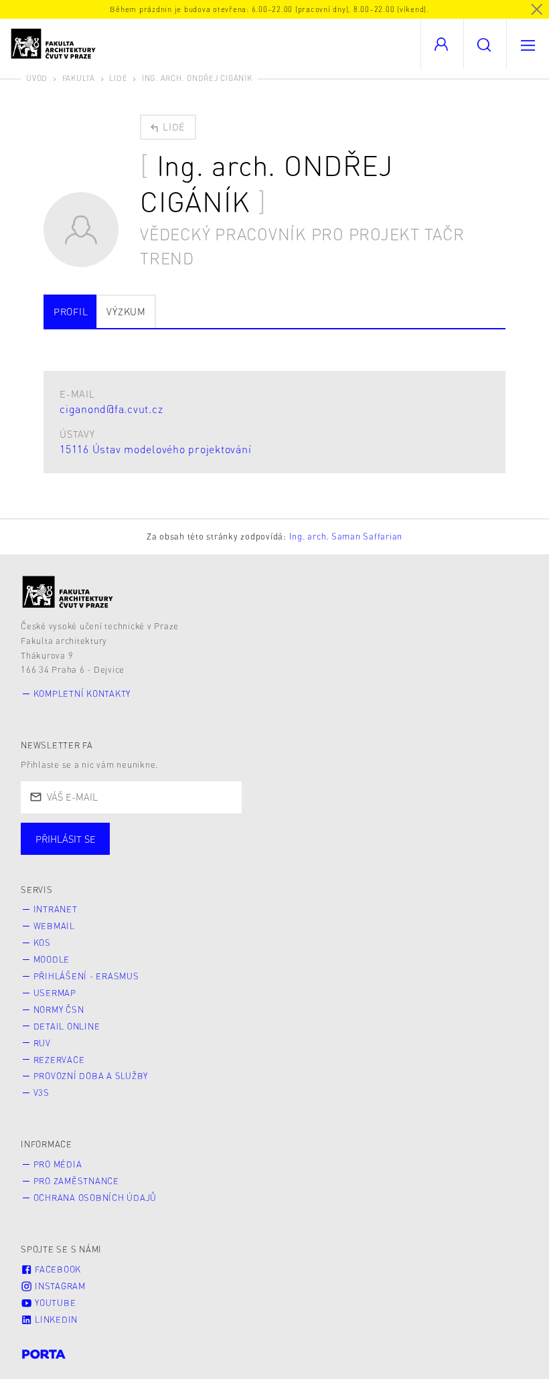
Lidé (118, 78)
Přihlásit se (65, 839)
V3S (41, 1092)
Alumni (237, 852)
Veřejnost (314, 852)
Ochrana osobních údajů (95, 1197)
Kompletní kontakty (82, 693)
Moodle (51, 959)
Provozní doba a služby (91, 1075)
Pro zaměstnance (76, 1180)
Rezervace (59, 1059)
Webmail (54, 925)
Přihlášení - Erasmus (86, 976)
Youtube (54, 1302)
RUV (42, 1043)
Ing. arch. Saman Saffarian (346, 536)
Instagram (59, 1286)
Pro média (57, 1164)
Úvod (37, 78)
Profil (71, 311)
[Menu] (527, 44)
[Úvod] (68, 592)
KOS (42, 942)
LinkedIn (55, 1319)
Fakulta (78, 78)
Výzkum (126, 311)
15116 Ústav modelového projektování (155, 449)
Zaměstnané (152, 852)
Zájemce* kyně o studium (436, 852)
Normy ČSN (58, 1009)
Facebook (56, 1269)
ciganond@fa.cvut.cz (111, 409)
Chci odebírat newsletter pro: (106, 833)
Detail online (66, 1026)
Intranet (55, 909)
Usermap (54, 992)
